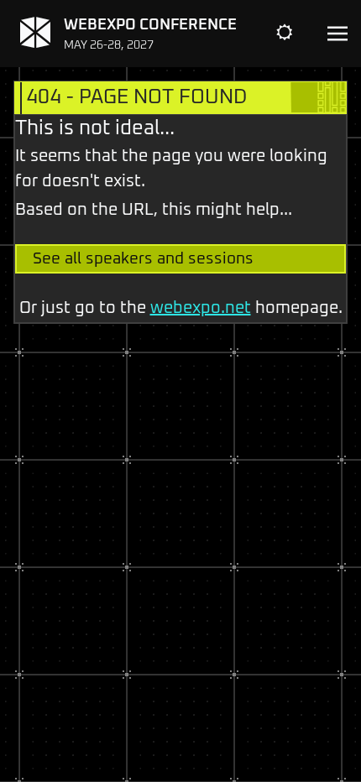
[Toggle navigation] (337, 33)
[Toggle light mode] (297, 33)
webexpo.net (200, 308)
